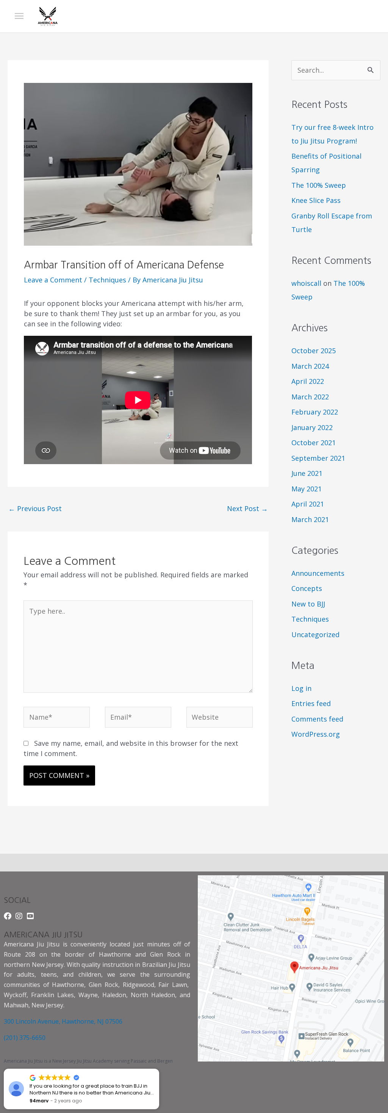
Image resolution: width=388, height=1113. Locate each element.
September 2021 (318, 458)
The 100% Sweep (318, 185)
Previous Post (35, 508)
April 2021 (307, 503)
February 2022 (314, 411)
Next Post (247, 508)
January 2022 (312, 427)
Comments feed (317, 718)
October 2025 (313, 350)
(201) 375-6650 (24, 1038)
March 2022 (310, 396)
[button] (159, 1069)
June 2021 (306, 473)
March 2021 (310, 519)
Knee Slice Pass (316, 200)
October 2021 (313, 442)
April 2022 (307, 381)
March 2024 (310, 366)
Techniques (107, 279)
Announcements (317, 573)
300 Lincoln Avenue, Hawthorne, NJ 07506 (63, 1021)
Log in (301, 688)
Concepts (306, 588)
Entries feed (311, 703)
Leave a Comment (53, 279)
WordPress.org (315, 734)
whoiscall (306, 283)
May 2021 (306, 488)
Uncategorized (315, 634)
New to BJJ (308, 603)
